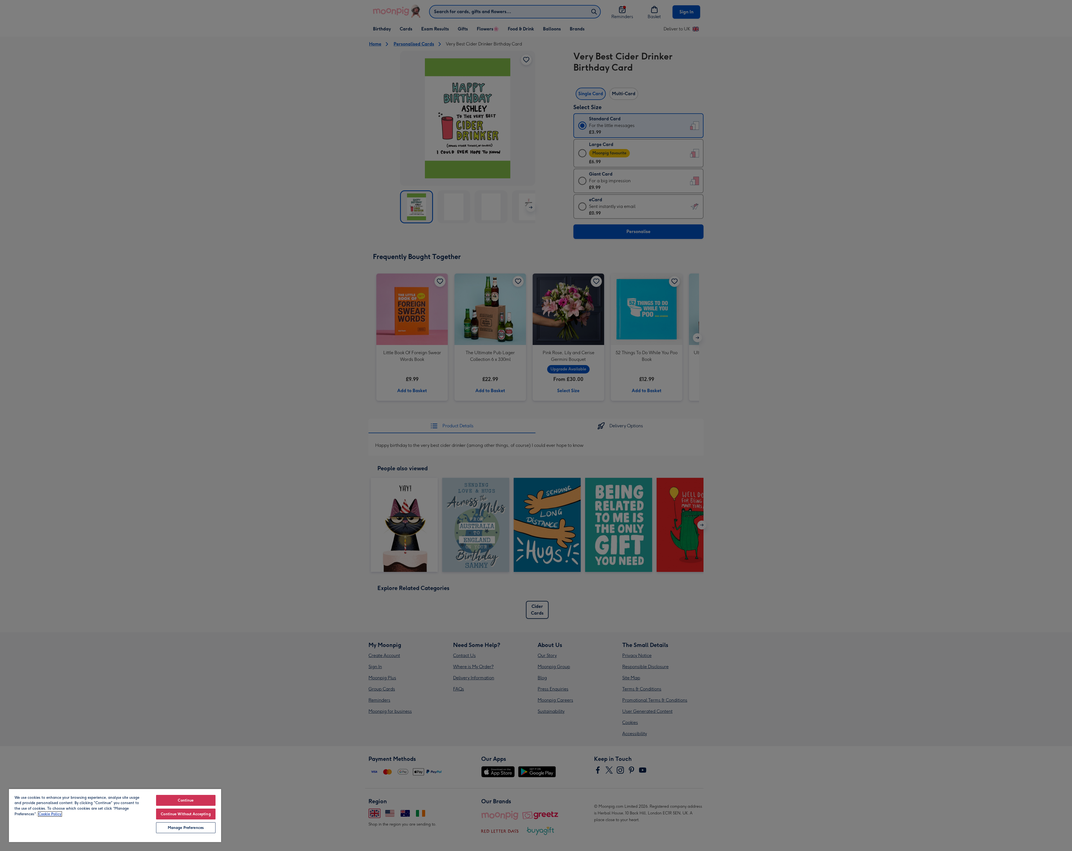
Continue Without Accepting (185, 814)
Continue (185, 800)
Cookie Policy (50, 814)
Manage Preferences (186, 828)
